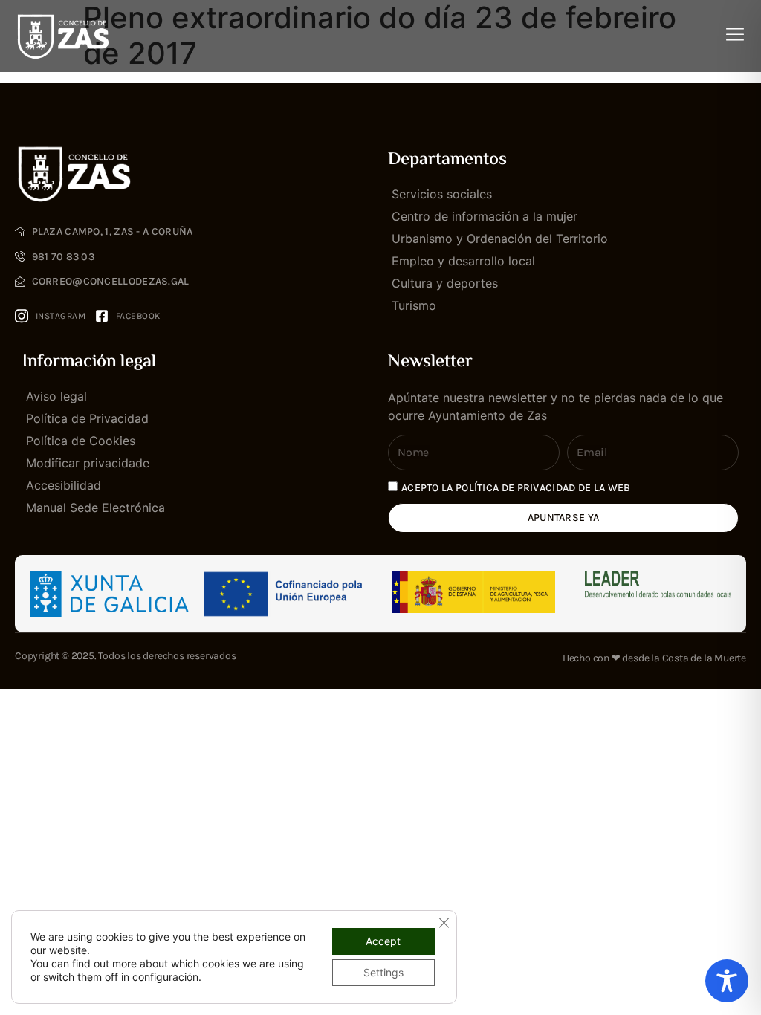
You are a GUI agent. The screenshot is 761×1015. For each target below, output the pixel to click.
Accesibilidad (63, 485)
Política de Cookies (80, 440)
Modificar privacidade (87, 462)
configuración (165, 976)
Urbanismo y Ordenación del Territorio (500, 238)
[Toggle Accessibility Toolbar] (727, 981)
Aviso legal (56, 396)
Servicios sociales (442, 194)
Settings (383, 972)
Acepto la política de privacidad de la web (516, 487)
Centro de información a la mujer (484, 216)
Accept (383, 941)
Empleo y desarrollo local (463, 260)
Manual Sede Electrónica (95, 507)
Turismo (414, 305)
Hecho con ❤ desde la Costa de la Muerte (654, 658)
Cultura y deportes (445, 283)
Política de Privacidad (87, 418)
